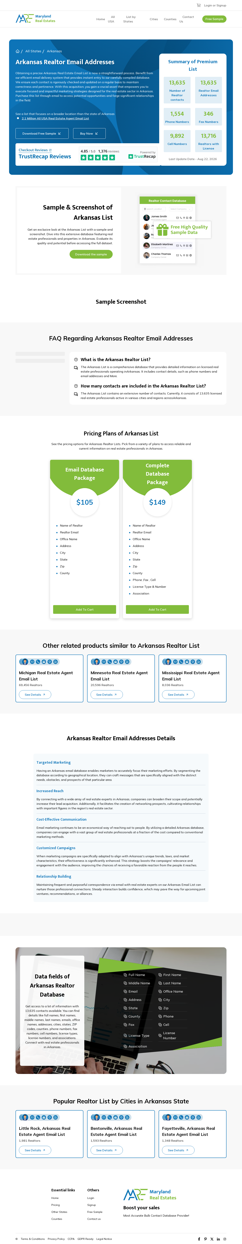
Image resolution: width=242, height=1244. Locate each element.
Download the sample (91, 254)
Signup (91, 1205)
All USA (111, 19)
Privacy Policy (56, 1239)
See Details (33, 694)
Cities (154, 19)
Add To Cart (85, 609)
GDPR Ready (85, 1239)
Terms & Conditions (33, 1239)
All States (33, 51)
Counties (170, 19)
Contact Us (186, 19)
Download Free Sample (39, 133)
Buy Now (86, 133)
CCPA (71, 1239)
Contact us (94, 1219)
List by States (129, 19)
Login (90, 1198)
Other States (59, 1212)
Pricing (55, 1205)
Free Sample (214, 19)
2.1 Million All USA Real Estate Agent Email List (55, 118)
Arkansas (54, 51)
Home (100, 19)
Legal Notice (104, 1239)
